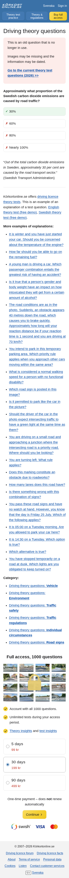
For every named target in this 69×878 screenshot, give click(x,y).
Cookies (10, 865)
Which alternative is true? (27, 552)
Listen (23, 865)
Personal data (52, 859)
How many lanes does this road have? (37, 484)
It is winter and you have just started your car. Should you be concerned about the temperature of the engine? (36, 239)
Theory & (36, 16)
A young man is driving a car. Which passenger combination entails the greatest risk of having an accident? (35, 269)
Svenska (48, 5)
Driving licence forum (19, 853)
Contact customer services (47, 865)
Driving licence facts (50, 853)
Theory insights (21, 731)
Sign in (62, 5)
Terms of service (29, 859)
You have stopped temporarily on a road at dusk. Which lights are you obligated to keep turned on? (34, 564)
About (11, 859)
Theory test (13, 16)
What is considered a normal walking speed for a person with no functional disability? (36, 377)
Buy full (58, 16)
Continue (32, 814)
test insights (48, 731)
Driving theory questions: (33, 586)
